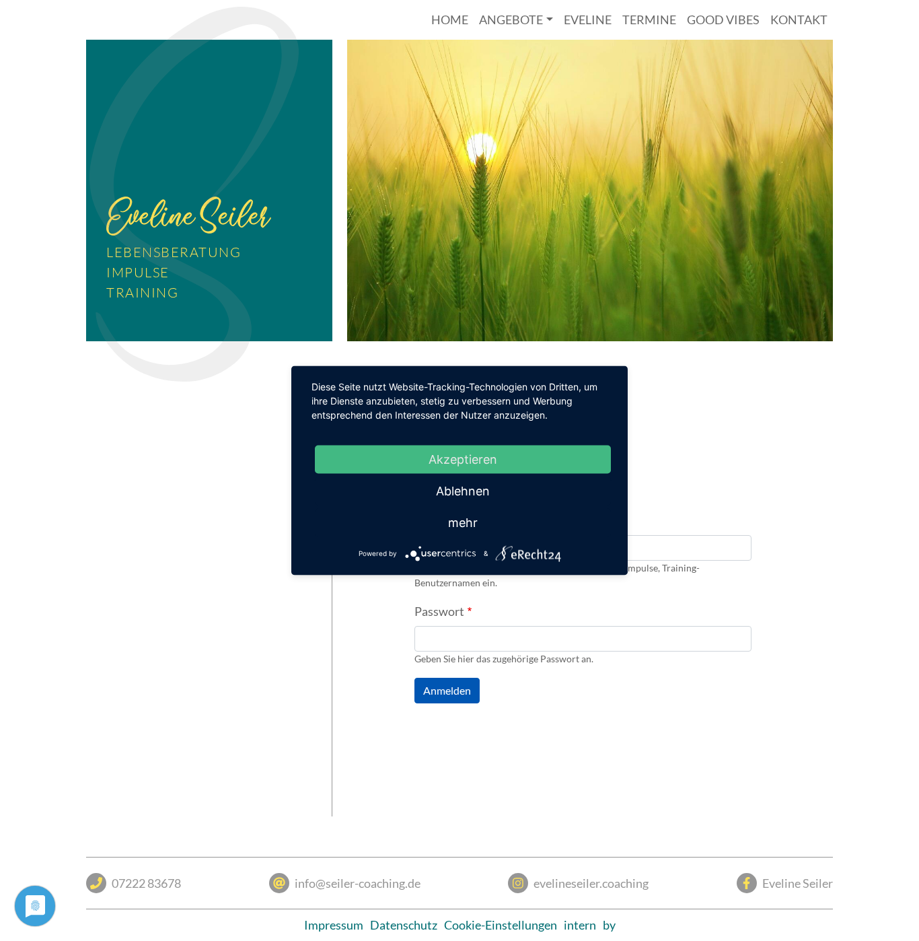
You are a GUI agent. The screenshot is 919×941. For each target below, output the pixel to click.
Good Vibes (723, 19)
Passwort (439, 611)
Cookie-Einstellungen (500, 924)
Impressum (333, 924)
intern (580, 924)
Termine (649, 19)
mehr (463, 523)
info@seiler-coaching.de (357, 883)
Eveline (588, 19)
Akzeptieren (463, 459)
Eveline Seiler (797, 883)
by (609, 924)
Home (449, 19)
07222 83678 (146, 883)
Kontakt (799, 19)
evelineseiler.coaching (591, 883)
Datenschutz (403, 924)
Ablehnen (463, 491)
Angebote (511, 19)
